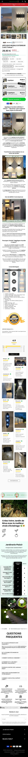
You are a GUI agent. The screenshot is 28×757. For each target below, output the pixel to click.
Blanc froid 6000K (19, 66)
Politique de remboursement (19, 750)
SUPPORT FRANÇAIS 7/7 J (7, 329)
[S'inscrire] (25, 719)
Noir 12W (19, 59)
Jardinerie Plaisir (9, 750)
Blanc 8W (13, 61)
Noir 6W (5, 59)
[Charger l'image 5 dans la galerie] (24, 36)
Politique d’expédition (14, 753)
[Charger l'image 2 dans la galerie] (8, 36)
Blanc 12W (20, 61)
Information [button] (7, 734)
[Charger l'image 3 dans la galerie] (13, 36)
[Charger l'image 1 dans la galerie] (3, 36)
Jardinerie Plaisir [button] (8, 730)
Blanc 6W (6, 61)
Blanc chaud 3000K (8, 66)
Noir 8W (12, 59)
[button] (2, 1)
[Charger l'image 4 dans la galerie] (19, 36)
